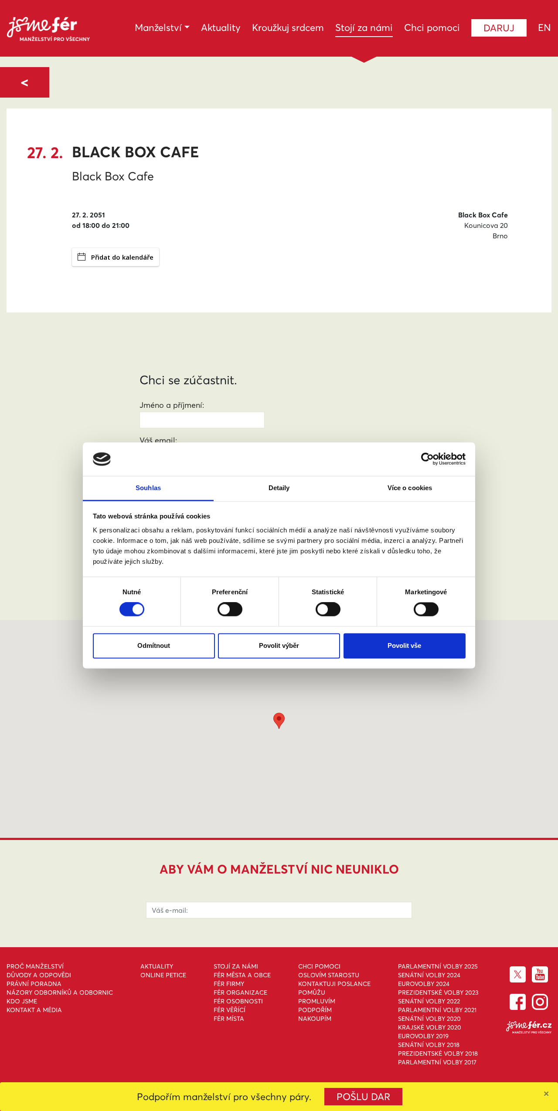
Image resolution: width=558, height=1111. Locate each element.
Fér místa (229, 1019)
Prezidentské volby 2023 (438, 992)
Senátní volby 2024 (429, 975)
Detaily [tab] (279, 487)
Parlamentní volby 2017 (437, 1062)
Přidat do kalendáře (122, 257)
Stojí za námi (364, 27)
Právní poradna (34, 984)
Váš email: (158, 440)
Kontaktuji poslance (334, 984)
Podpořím (315, 1010)
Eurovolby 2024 (423, 984)
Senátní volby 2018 (428, 1045)
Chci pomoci (432, 27)
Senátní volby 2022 (429, 1001)
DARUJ (498, 28)
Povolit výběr (279, 645)
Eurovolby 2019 (423, 1036)
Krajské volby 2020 (429, 1027)
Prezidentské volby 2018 (438, 1053)
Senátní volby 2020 (429, 1019)
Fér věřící (229, 1010)
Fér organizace (240, 992)
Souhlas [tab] (148, 487)
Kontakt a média (34, 1010)
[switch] (230, 609)
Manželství (158, 27)
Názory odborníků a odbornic (60, 992)
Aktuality (221, 27)
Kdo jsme (22, 1001)
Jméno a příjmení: (172, 405)
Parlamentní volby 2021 (437, 1010)
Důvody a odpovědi (39, 975)
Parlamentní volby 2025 (438, 966)
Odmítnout (153, 645)
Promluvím (316, 1001)
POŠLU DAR (363, 1097)
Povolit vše (404, 645)
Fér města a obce (242, 975)
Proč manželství (35, 966)
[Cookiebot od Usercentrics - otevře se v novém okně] (427, 459)
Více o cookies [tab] (410, 487)
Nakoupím (314, 1019)
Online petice (163, 975)
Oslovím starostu (328, 975)
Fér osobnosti (238, 1001)
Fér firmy (229, 984)
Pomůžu (311, 992)
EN (544, 27)
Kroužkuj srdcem (288, 27)
